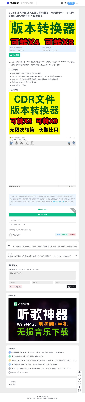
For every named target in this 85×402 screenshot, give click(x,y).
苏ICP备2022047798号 (33, 398)
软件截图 (12, 385)
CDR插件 (19, 48)
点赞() (73, 234)
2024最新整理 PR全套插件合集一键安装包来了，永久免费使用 (34, 364)
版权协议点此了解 (58, 202)
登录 (71, 3)
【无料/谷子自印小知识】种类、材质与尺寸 (27, 356)
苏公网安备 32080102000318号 (49, 398)
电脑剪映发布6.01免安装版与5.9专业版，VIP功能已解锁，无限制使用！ (37, 352)
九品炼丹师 (16, 235)
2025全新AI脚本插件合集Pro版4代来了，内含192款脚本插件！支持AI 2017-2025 (41, 368)
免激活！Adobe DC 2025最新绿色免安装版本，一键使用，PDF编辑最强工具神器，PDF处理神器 (47, 360)
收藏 (65, 234)
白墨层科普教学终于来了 (20, 372)
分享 (58, 234)
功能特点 (12, 382)
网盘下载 (16, 55)
